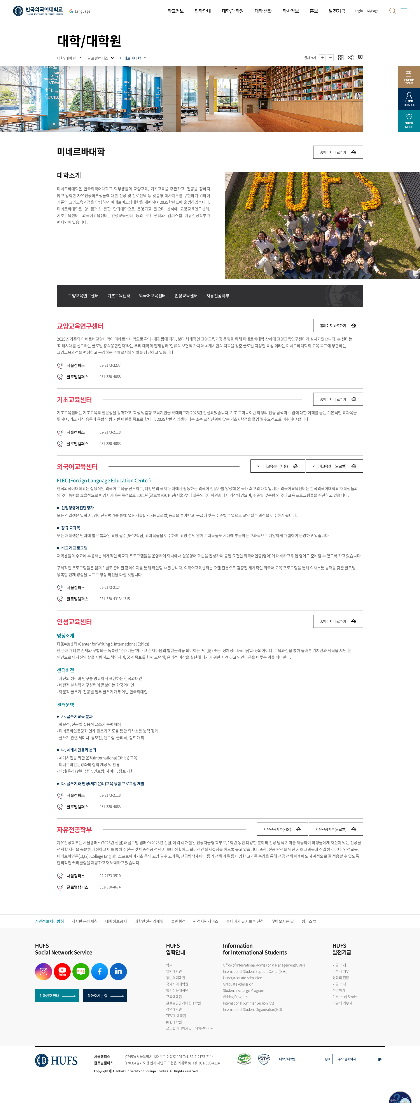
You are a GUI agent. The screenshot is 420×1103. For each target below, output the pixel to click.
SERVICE (409, 103)
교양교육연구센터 (83, 295)
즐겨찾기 (341, 57)
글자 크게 (322, 57)
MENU (409, 125)
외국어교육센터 (152, 295)
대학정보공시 (116, 921)
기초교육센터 (118, 295)
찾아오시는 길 (282, 921)
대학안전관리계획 (149, 921)
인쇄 (359, 57)
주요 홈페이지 (347, 1059)
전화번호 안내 (49, 995)
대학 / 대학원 (287, 1059)
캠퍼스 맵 (309, 921)
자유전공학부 (217, 295)
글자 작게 (330, 57)
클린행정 (178, 921)
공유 (350, 57)
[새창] (43, 965)
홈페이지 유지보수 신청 (245, 921)
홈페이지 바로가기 (333, 152)
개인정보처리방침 (49, 921)
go (327, 1058)
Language (82, 11)
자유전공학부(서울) (277, 829)
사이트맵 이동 (403, 11)
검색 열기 (392, 11)
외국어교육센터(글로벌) (329, 466)
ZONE (409, 81)
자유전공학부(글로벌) (331, 829)
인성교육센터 (186, 295)
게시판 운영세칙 (85, 921)
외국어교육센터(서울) (272, 466)
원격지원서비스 (206, 921)
